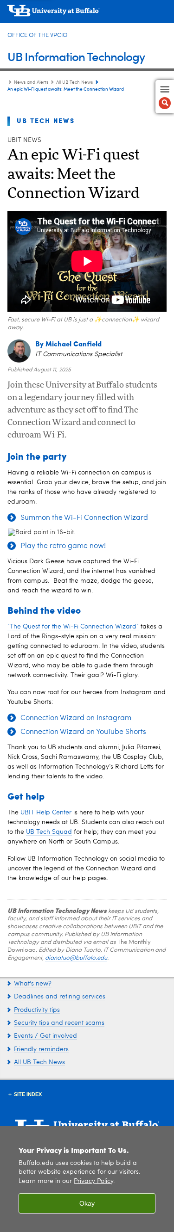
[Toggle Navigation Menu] (164, 96)
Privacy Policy (93, 1181)
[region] (87, 1179)
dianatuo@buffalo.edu (76, 958)
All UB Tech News (74, 82)
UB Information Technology (76, 56)
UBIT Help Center (45, 812)
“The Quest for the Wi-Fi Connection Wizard (73, 626)
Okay (87, 1203)
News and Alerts (31, 82)
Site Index (28, 1094)
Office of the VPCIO (37, 35)
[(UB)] (87, 14)
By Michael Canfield (68, 344)
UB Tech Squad (49, 832)
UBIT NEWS (24, 140)
